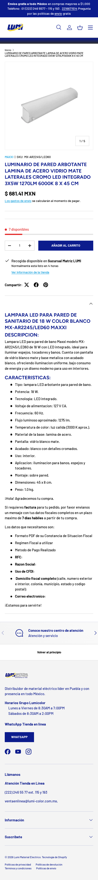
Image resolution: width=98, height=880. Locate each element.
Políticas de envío (46, 868)
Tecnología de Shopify (54, 857)
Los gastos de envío (18, 201)
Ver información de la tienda (30, 272)
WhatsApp (19, 737)
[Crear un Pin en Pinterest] (45, 285)
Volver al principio (49, 652)
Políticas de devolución (49, 864)
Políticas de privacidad (18, 864)
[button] (80, 27)
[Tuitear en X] (26, 285)
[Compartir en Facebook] (36, 285)
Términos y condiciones (18, 868)
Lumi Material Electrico (27, 857)
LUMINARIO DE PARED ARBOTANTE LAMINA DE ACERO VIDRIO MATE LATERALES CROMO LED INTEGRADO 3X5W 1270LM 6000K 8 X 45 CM (44, 54)
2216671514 (69, 8)
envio (58, 13)
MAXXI (9, 157)
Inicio (8, 50)
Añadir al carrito (65, 245)
